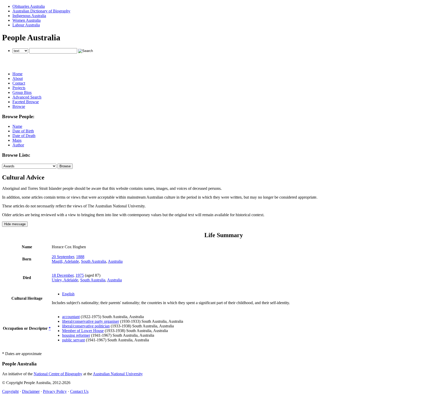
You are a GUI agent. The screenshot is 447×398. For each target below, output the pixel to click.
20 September (63, 256)
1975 (80, 275)
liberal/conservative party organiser (90, 321)
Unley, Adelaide (65, 280)
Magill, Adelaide (65, 261)
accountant (71, 316)
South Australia (93, 261)
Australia (115, 261)
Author (18, 145)
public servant (73, 340)
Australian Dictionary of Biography (41, 11)
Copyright (10, 391)
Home (17, 74)
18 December (62, 275)
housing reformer (76, 335)
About (17, 78)
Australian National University (118, 374)
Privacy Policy (55, 391)
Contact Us (79, 391)
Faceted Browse (25, 102)
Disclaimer (31, 391)
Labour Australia (26, 25)
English (68, 294)
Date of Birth (23, 131)
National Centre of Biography (58, 374)
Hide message (15, 224)
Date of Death (23, 135)
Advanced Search (26, 97)
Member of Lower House (83, 330)
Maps (16, 140)
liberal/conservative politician (86, 326)
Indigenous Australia (29, 15)
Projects (18, 88)
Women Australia (26, 20)
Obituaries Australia (28, 6)
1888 (80, 256)
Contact (18, 83)
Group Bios (22, 92)
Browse (18, 106)
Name (17, 126)
